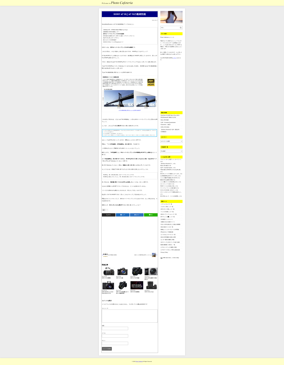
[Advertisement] (130, 234)
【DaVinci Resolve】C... (166, 163)
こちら (174, 57)
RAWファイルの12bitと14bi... (167, 186)
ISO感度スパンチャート (167, 219)
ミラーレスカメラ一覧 (166, 204)
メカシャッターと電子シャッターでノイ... (171, 159)
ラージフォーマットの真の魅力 (168, 188)
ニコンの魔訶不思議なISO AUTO (168, 177)
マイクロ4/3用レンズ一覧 (167, 211)
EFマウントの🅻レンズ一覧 (168, 216)
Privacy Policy (164, 252)
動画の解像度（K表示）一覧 (168, 244)
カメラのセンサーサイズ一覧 (168, 234)
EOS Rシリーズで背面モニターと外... (170, 173)
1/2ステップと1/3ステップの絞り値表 (170, 242)
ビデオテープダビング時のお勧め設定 (170, 249)
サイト (103, 340)
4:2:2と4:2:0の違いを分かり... (167, 190)
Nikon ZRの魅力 (164, 165)
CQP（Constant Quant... (166, 167)
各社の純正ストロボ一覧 (167, 227)
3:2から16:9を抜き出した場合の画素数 (170, 224)
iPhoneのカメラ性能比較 (167, 232)
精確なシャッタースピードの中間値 (170, 229)
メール (103, 333)
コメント (105, 308)
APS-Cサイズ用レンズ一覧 (167, 209)
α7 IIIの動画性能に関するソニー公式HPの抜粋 (129, 110)
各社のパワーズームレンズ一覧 (169, 214)
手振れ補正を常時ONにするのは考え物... (170, 169)
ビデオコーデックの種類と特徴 (169, 247)
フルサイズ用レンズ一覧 (167, 206)
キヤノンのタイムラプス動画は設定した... (171, 192)
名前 (103, 325)
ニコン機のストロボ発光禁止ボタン (169, 181)
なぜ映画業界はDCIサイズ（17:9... (169, 175)
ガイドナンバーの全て (166, 184)
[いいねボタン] (104, 210)
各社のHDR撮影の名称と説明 (168, 237)
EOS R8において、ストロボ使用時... (169, 196)
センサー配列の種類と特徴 (167, 239)
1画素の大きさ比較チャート (168, 221)
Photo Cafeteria (139, 361)
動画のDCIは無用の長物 (166, 179)
